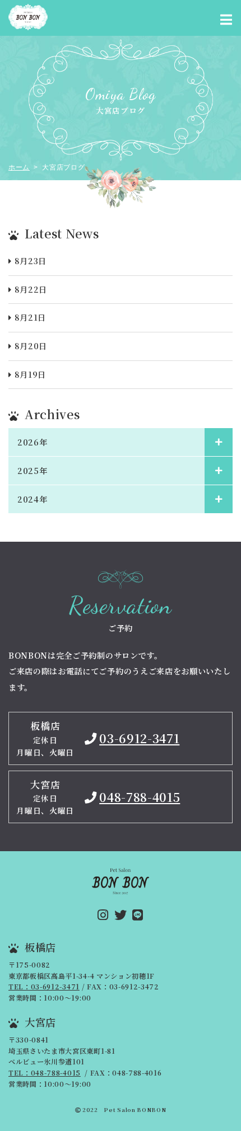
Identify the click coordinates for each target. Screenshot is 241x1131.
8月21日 (30, 317)
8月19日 (30, 374)
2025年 (32, 470)
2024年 (32, 499)
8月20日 (31, 345)
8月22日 (31, 289)
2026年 (32, 442)
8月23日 (31, 260)
